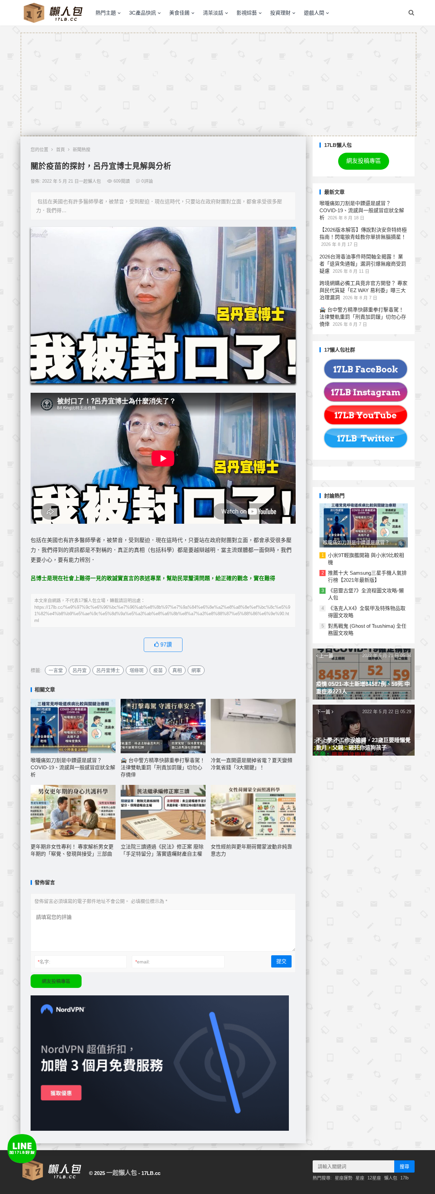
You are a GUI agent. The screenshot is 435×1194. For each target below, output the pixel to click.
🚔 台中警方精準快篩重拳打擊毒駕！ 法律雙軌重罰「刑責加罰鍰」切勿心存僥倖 (163, 767)
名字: (44, 961)
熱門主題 (105, 13)
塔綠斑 (136, 670)
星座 (359, 1177)
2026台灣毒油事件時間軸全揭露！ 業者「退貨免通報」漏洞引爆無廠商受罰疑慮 (362, 264)
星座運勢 (343, 1177)
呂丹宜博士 (108, 670)
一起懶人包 (121, 1173)
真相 (177, 670)
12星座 (374, 1177)
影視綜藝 (247, 13)
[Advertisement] (218, 84)
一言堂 (56, 670)
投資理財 (280, 13)
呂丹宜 (79, 670)
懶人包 (390, 1177)
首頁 (60, 149)
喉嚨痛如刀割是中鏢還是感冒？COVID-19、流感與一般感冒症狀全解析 (73, 767)
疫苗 (158, 670)
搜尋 (404, 1166)
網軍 (196, 670)
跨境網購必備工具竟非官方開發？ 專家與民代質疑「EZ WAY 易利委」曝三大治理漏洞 (363, 290)
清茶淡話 (213, 13)
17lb (404, 1177)
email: (142, 961)
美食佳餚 (179, 13)
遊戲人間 (314, 13)
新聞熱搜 (81, 149)
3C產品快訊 (142, 13)
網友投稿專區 (56, 981)
